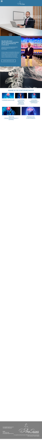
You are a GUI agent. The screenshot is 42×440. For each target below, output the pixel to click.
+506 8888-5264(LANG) (7, 427)
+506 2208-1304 (6, 432)
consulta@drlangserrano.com (8, 426)
